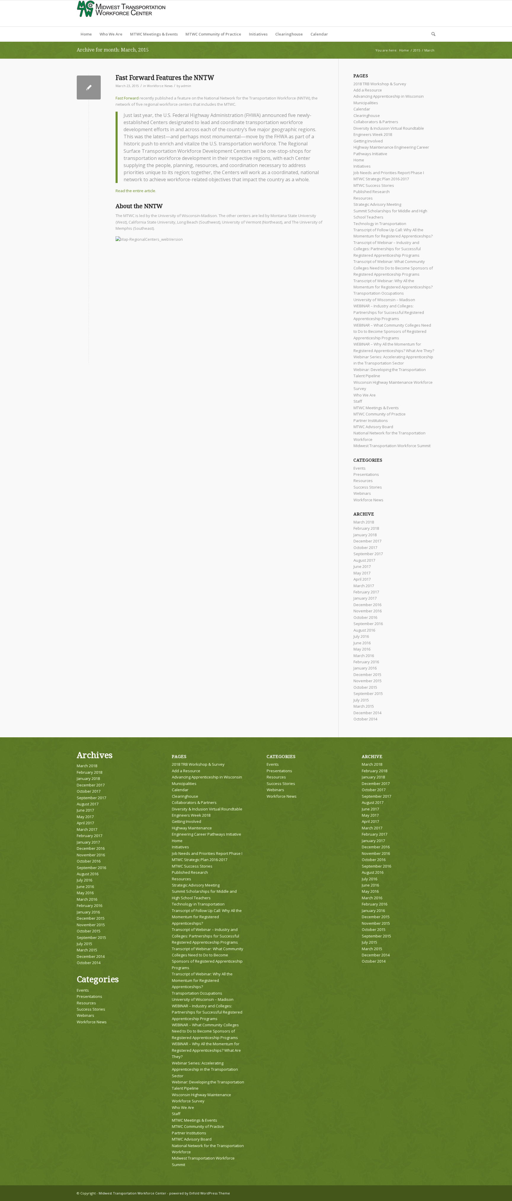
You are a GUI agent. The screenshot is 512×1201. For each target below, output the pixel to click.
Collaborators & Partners (375, 121)
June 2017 (362, 566)
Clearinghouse (366, 115)
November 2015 (367, 680)
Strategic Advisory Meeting (377, 204)
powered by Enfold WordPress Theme (199, 1193)
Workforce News (159, 86)
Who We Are (364, 395)
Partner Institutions (370, 420)
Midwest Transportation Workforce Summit (392, 445)
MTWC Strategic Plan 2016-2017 (381, 179)
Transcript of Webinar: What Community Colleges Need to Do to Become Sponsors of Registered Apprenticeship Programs (393, 268)
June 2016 (362, 643)
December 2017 (367, 541)
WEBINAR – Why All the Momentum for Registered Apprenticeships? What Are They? (206, 1050)
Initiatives (362, 166)
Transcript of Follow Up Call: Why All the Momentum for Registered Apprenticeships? (207, 917)
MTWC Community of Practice (379, 414)
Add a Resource (367, 90)
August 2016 (364, 630)
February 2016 (366, 661)
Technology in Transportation (379, 223)
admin (186, 86)
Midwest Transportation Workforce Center (132, 1193)
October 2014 (365, 719)
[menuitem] (86, 34)
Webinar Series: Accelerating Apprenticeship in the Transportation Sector (205, 1069)
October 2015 (365, 687)
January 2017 (365, 598)
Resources (363, 198)
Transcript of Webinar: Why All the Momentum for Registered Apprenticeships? (202, 980)
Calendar (361, 109)
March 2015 (363, 706)
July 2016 (361, 636)
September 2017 (368, 553)
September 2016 (368, 623)
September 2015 (368, 693)
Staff (357, 401)
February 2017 (366, 592)
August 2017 (364, 560)
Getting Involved (368, 141)
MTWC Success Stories (373, 185)
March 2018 (363, 522)
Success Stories (367, 487)
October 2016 (365, 617)
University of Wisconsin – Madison (384, 299)
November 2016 (367, 611)
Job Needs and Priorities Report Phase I (388, 172)
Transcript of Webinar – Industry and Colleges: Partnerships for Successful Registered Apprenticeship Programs (387, 249)
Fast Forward (127, 98)
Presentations (366, 474)
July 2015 (361, 700)
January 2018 (365, 534)
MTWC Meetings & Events (376, 407)
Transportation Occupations (378, 293)
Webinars (362, 493)
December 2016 (367, 604)
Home (358, 160)
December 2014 (367, 712)
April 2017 (362, 579)
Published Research (371, 191)
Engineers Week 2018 (372, 134)
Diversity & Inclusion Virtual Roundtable (388, 128)
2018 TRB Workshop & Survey (379, 83)
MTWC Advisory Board (373, 426)
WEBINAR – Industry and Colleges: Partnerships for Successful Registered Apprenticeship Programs (388, 312)
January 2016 (365, 668)
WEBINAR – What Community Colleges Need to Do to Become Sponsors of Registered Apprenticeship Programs (392, 331)
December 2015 (367, 674)
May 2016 (361, 649)
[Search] (431, 34)
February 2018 (366, 528)
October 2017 (365, 547)
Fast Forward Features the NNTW (165, 77)
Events (359, 468)
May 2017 (361, 573)
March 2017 (363, 585)
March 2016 (363, 655)
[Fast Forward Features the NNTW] (89, 87)
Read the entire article (135, 190)
